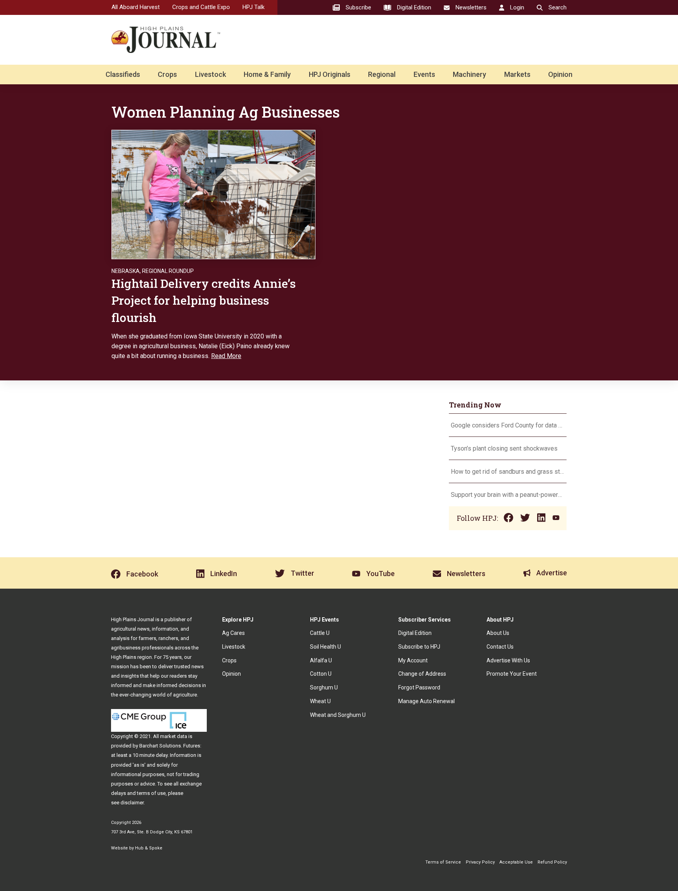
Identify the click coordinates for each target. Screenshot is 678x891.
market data (173, 736)
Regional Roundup (168, 271)
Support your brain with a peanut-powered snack (508, 494)
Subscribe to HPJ (419, 647)
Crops (167, 74)
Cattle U (320, 633)
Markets (517, 74)
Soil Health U (325, 647)
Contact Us (500, 647)
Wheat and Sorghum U (338, 715)
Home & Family (267, 74)
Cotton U (321, 674)
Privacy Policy (480, 862)
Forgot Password (419, 687)
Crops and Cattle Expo (201, 7)
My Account (413, 660)
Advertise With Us (508, 660)
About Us (498, 633)
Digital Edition (415, 633)
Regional (382, 74)
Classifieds (123, 74)
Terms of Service (443, 862)
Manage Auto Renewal (426, 701)
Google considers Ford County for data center (508, 425)
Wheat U (320, 701)
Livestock (210, 74)
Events (424, 74)
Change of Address (422, 674)
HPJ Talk (253, 7)
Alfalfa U (321, 660)
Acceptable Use (516, 862)
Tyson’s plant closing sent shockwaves (504, 448)
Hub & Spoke (148, 848)
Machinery (469, 74)
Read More (226, 356)
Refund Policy (552, 862)
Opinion (560, 74)
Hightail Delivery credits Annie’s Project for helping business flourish (203, 300)
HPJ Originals (329, 74)
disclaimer (132, 803)
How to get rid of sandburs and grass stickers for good (508, 471)
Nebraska (125, 271)
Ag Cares (233, 633)
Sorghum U (324, 687)
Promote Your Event (512, 674)
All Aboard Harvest (135, 7)
